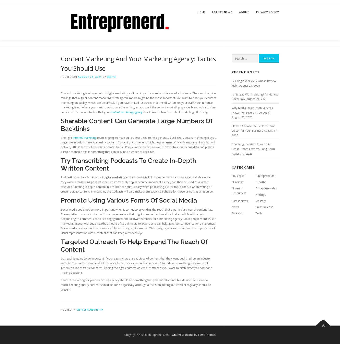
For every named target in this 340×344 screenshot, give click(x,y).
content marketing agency (126, 112)
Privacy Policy (267, 12)
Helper (112, 77)
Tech (258, 213)
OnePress (178, 335)
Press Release (264, 207)
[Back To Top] (323, 326)
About (244, 12)
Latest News (222, 12)
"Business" (239, 176)
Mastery (260, 201)
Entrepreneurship (90, 309)
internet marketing (84, 137)
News (235, 207)
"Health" (260, 182)
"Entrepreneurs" (265, 176)
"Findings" (238, 182)
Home (202, 12)
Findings (260, 194)
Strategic (237, 213)
